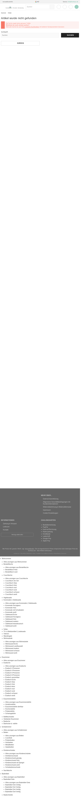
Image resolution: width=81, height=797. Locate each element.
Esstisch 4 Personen (12, 670)
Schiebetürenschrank (12, 767)
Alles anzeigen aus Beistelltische (17, 567)
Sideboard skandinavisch (14, 623)
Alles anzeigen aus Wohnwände (16, 641)
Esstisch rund (10, 691)
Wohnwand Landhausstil (14, 646)
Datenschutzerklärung (50, 499)
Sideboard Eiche (11, 614)
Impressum (47, 510)
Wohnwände (8, 638)
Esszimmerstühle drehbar (14, 706)
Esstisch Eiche (10, 679)
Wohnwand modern (12, 648)
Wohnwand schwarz (12, 650)
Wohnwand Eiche (11, 644)
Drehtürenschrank (11, 756)
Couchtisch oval (11, 587)
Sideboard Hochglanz (13, 617)
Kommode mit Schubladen (14, 610)
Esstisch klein (10, 686)
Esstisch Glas (10, 682)
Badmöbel (5, 774)
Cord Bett (8, 738)
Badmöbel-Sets (9, 779)
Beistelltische (8, 564)
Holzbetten (9, 742)
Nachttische (8, 770)
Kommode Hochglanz (13, 605)
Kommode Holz (10, 608)
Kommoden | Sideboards (12, 600)
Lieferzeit (6, 527)
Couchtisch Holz (11, 585)
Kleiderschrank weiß (12, 765)
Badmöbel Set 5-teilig (12, 791)
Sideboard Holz (10, 619)
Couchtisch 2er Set (12, 581)
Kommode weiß (10, 612)
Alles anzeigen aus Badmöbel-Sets (17, 782)
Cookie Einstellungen (50, 513)
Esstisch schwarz (11, 693)
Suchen (70, 35)
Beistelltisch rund (11, 572)
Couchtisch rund (11, 590)
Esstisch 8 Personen (12, 675)
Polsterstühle (10, 711)
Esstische (7, 663)
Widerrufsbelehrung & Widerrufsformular (57, 507)
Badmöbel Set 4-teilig (12, 789)
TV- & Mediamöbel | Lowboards (15, 631)
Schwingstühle (10, 713)
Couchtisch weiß (11, 594)
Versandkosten (29, 549)
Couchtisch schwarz (12, 592)
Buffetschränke (9, 717)
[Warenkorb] (71, 7)
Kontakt (5, 530)
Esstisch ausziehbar (12, 677)
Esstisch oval (10, 689)
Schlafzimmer (6, 727)
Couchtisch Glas (11, 583)
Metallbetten (9, 745)
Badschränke (8, 795)
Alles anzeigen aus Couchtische (16, 578)
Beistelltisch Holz (11, 569)
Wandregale (8, 636)
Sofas (6, 629)
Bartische (7, 721)
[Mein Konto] (59, 7)
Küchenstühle (10, 709)
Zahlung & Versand (9, 523)
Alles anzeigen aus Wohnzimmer (15, 562)
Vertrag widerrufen (17, 534)
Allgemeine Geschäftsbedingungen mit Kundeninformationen (56, 503)
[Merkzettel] (65, 7)
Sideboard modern (11, 621)
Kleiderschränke (9, 750)
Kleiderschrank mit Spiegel (14, 762)
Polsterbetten (10, 740)
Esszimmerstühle (10, 699)
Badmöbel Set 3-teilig (12, 787)
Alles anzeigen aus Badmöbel (14, 777)
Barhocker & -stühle (10, 723)
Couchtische (8, 575)
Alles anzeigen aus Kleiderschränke (18, 753)
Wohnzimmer (6, 558)
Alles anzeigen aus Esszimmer (14, 660)
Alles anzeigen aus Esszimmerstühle (18, 702)
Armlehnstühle (10, 704)
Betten (6, 732)
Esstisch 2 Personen (12, 668)
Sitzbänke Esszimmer (11, 719)
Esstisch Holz (10, 684)
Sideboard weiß (10, 626)
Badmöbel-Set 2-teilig (13, 785)
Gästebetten (9, 747)
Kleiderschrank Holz (12, 760)
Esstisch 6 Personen (12, 673)
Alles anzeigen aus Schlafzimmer (15, 730)
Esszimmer (6, 657)
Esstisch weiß (10, 695)
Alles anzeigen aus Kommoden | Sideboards (21, 603)
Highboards (8, 597)
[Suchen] (52, 7)
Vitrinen (6, 634)
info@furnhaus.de (73, 1)
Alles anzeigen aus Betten (14, 735)
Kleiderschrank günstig (13, 758)
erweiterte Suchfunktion (31, 27)
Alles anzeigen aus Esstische (15, 666)
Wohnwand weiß (11, 653)
